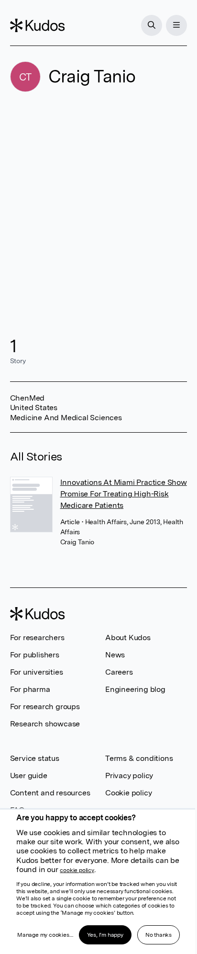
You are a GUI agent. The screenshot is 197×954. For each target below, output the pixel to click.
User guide (28, 775)
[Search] (151, 25)
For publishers (34, 654)
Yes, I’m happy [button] (105, 934)
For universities (36, 672)
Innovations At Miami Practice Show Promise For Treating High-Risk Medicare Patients (123, 494)
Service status (34, 758)
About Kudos (128, 637)
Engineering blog (135, 689)
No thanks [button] (158, 934)
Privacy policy (129, 775)
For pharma (30, 689)
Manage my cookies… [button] (45, 934)
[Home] (37, 25)
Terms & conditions (139, 758)
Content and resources (50, 792)
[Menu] (176, 25)
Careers (119, 672)
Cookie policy (128, 792)
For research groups (45, 706)
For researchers (37, 637)
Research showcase (45, 723)
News (115, 654)
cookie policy (77, 870)
